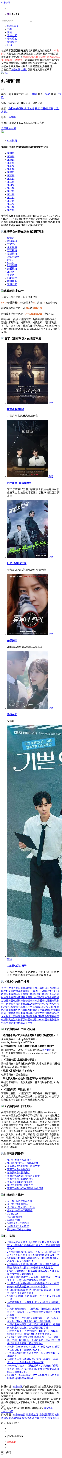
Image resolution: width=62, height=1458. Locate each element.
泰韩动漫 (12, 42)
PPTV (10, 260)
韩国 (34, 94)
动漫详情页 (41, 1417)
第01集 (10, 153)
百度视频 (12, 250)
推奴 (13, 1220)
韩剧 (9, 29)
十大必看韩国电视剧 (38, 1007)
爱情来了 (12, 714)
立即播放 (6, 128)
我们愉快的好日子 (16, 965)
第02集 (10, 156)
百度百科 (47, 1050)
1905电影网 (13, 257)
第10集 (10, 181)
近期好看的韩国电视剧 (25, 1019)
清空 (9, 14)
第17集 (10, 200)
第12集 (10, 188)
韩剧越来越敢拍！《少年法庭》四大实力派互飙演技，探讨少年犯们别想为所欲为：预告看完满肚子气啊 (33, 1245)
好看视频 (12, 268)
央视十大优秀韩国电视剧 (14, 988)
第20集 (10, 210)
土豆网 (10, 275)
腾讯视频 (12, 241)
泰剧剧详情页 (46, 1414)
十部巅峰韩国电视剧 (17, 1013)
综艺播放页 (28, 1417)
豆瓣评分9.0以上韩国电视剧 (37, 991)
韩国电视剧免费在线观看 (41, 1016)
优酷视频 (12, 247)
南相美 (12, 108)
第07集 (10, 172)
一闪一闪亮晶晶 (20, 1210)
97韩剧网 (12, 140)
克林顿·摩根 (46, 108)
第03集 (10, 159)
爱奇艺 (10, 238)
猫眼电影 (12, 281)
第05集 (10, 166)
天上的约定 (18, 1226)
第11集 (10, 185)
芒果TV (11, 244)
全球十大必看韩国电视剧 (41, 988)
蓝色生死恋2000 (20, 1201)
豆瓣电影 (12, 284)
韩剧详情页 (19, 1414)
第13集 (10, 191)
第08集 (10, 175)
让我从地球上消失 (21, 1207)
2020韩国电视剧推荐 (48, 1019)
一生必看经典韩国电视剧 (14, 1003)
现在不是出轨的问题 (25, 1188)
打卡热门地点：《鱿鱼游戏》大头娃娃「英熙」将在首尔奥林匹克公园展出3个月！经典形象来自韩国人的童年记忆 (33, 1368)
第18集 (10, 204)
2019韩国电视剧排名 (26, 1010)
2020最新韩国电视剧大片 (41, 1003)
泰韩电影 (12, 35)
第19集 (10, 207)
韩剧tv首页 (13, 26)
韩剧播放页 (32, 1414)
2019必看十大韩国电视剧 (46, 1000)
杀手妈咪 (12, 640)
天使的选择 (18, 1223)
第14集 (10, 194)
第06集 (10, 169)
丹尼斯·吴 (21, 108)
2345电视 (12, 278)
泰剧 (9, 32)
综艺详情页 (15, 1417)
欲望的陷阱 (20, 1182)
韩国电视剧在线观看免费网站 (19, 997)
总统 (12, 1213)
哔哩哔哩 (12, 265)
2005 (47, 94)
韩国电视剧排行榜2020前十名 (17, 1022)
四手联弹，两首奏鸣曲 (19, 483)
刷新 (27, 308)
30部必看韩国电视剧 (46, 997)
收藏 (13, 128)
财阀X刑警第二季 (20, 1185)
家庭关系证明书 (15, 409)
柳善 (37, 108)
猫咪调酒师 (17, 1204)
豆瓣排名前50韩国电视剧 (41, 1013)
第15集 (10, 197)
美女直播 (11, 1442)
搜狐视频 (12, 253)
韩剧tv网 (5, 2)
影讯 (9, 45)
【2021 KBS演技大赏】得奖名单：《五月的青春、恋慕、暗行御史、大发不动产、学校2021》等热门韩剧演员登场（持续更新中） (33, 1340)
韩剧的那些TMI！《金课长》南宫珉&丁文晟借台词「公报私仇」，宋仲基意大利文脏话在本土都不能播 (33, 1311)
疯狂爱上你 (20, 1179)
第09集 (10, 178)
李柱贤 (30, 108)
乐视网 (10, 271)
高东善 (12, 117)
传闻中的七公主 (19, 1229)
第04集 (10, 162)
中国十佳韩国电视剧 (26, 994)
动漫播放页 (54, 1417)
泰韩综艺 (12, 38)
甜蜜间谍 (15, 1217)
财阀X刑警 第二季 (16, 563)
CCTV (10, 262)
